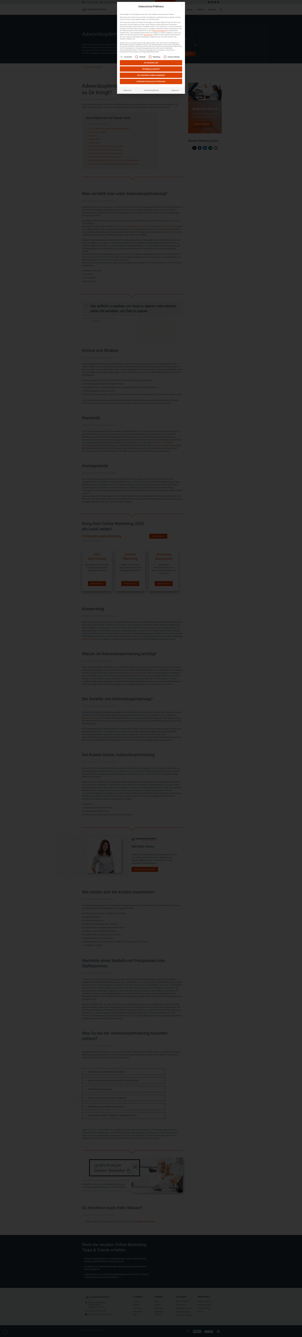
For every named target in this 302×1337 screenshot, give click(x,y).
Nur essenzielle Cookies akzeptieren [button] (151, 75)
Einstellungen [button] (148, 35)
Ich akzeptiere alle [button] (151, 63)
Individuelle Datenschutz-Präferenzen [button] (151, 81)
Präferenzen (127, 90)
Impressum (175, 90)
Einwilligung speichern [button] (151, 69)
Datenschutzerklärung (159, 30)
